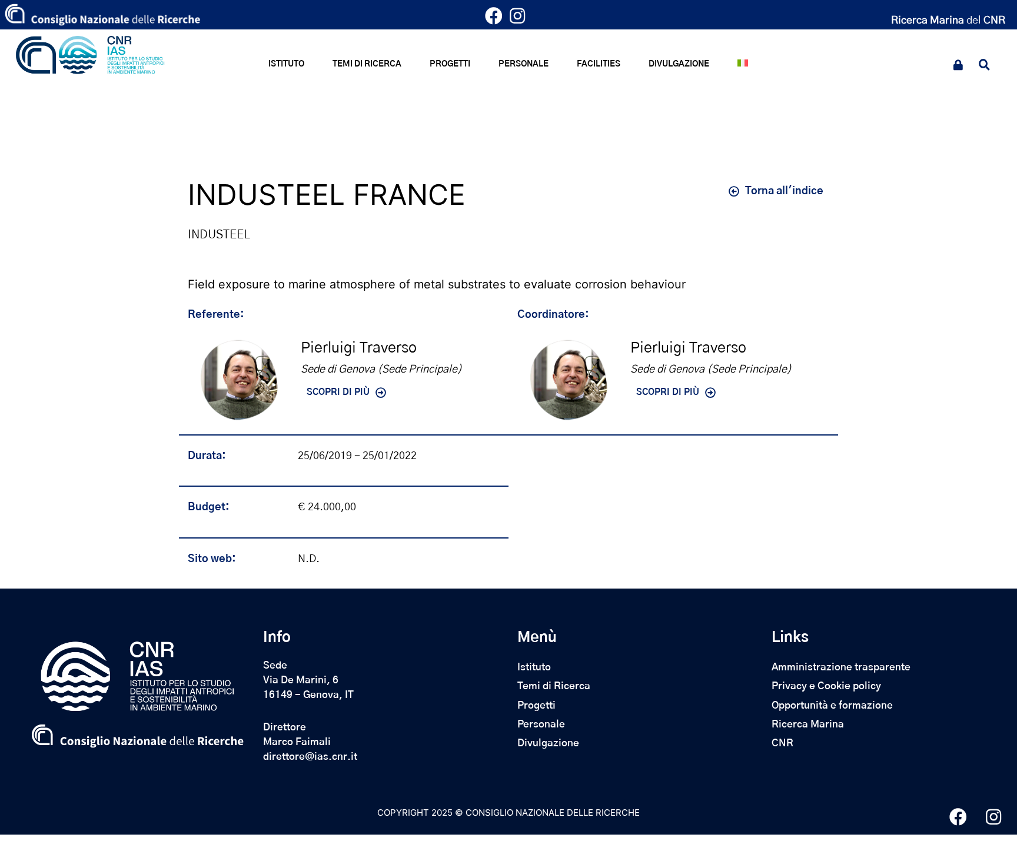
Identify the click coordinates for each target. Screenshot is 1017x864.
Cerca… (989, 66)
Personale (541, 724)
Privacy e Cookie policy (826, 686)
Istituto (534, 667)
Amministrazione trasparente (841, 667)
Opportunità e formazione (832, 705)
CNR (782, 743)
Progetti (536, 705)
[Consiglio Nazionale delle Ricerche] (102, 14)
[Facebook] (496, 19)
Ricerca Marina (808, 724)
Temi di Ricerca (553, 686)
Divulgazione (548, 743)
